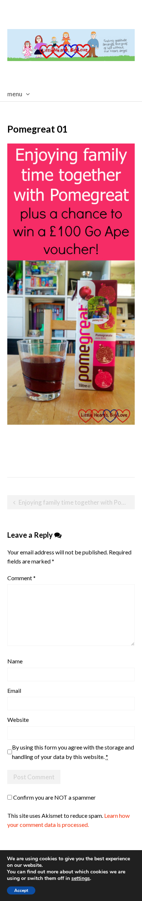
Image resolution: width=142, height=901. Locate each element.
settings (80, 878)
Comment (21, 577)
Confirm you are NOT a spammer (54, 797)
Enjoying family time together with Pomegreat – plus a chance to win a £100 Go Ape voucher (77, 502)
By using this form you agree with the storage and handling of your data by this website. (73, 752)
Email (14, 690)
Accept (21, 890)
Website (18, 719)
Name (15, 661)
